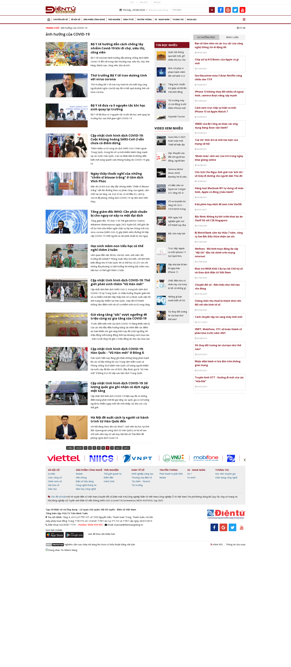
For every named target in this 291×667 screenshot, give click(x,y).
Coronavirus (128, 500)
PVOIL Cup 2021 (155, 500)
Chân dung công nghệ (226, 477)
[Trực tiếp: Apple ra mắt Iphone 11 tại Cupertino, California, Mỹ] (172, 253)
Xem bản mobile (54, 529)
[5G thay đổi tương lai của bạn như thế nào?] (172, 315)
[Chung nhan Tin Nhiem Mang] (61, 549)
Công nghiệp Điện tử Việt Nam (142, 496)
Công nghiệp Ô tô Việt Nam (173, 496)
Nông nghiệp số (60, 500)
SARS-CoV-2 (106, 500)
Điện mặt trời (120, 496)
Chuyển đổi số (60, 19)
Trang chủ (49, 19)
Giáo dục (52, 488)
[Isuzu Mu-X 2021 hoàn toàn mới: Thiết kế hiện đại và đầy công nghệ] (172, 142)
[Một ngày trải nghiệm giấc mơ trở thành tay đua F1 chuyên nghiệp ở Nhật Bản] (172, 222)
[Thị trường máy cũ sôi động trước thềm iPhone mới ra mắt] (172, 105)
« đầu (69, 447)
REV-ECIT (144, 2)
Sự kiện (51, 473)
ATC (132, 2)
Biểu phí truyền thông (158, 10)
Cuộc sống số (55, 477)
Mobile (79, 473)
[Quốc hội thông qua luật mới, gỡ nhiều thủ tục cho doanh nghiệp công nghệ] (172, 57)
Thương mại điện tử (142, 477)
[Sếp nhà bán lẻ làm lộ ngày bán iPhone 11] (172, 269)
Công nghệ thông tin (86, 485)
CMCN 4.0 (140, 500)
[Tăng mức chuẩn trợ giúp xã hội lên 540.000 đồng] (172, 89)
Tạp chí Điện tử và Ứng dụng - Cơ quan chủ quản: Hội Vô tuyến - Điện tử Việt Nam (91, 509)
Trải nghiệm (114, 19)
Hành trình (109, 481)
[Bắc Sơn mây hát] (172, 238)
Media (162, 477)
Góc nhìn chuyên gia (225, 473)
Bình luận (232, 37)
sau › (118, 447)
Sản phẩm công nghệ (94, 19)
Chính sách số (55, 481)
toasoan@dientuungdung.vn (128, 524)
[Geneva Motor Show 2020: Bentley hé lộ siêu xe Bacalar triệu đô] (172, 174)
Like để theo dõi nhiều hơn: (101, 533)
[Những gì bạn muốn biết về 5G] (172, 301)
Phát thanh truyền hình (171, 473)
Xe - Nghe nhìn (162, 19)
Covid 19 (117, 500)
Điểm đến (108, 477)
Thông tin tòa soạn (235, 544)
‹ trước (79, 447)
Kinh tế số (128, 19)
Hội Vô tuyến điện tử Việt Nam (81, 496)
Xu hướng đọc (206, 37)
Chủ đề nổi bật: (58, 496)
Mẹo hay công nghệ (86, 488)
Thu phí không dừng (197, 496)
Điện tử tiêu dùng (85, 481)
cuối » (126, 447)
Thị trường (137, 485)
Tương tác (178, 19)
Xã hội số (75, 19)
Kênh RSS (217, 544)
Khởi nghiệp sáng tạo (142, 473)
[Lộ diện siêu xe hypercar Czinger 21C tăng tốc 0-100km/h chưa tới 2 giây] (172, 190)
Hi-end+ (191, 477)
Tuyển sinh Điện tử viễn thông (83, 500)
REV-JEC (157, 2)
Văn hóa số (53, 485)
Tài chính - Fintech (141, 481)
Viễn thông (81, 477)
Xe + (189, 473)
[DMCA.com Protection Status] (55, 544)
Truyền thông (144, 19)
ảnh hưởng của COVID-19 (74, 27)
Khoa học (192, 19)
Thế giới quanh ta (112, 473)
